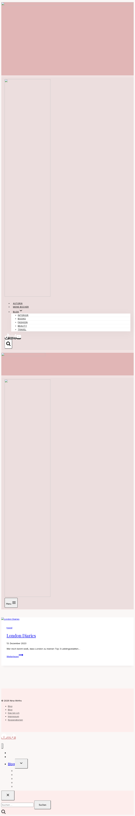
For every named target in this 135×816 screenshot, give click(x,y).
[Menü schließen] (2, 746)
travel (22, 329)
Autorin (18, 303)
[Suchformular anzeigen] (8, 344)
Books (22, 318)
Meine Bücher (21, 306)
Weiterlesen (15, 656)
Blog (10, 706)
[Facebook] (15, 338)
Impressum (13, 716)
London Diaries (21, 635)
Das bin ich (13, 713)
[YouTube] (18, 338)
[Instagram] (12, 338)
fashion (23, 322)
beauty (22, 326)
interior (23, 315)
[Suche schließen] (7, 795)
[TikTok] (7, 338)
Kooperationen (15, 719)
